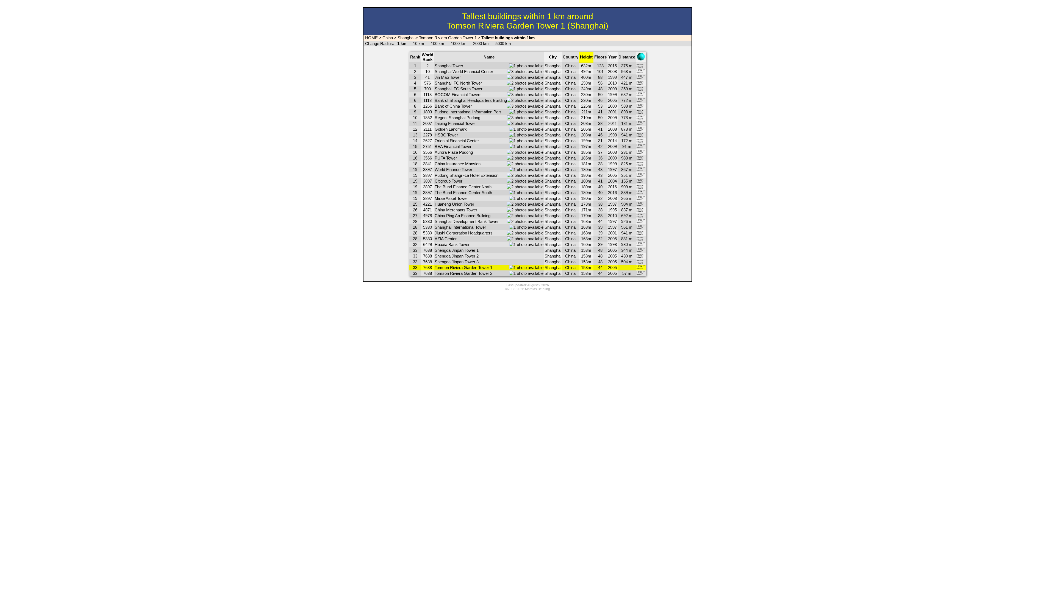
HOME (371, 37)
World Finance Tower (453, 169)
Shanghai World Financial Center (464, 71)
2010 (612, 83)
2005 (612, 100)
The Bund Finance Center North (463, 186)
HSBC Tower (446, 135)
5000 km (503, 43)
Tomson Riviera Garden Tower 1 (448, 37)
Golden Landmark (451, 129)
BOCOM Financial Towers (458, 94)
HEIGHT (641, 64)
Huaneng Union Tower (454, 204)
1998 (612, 135)
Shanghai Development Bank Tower (467, 221)
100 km (437, 43)
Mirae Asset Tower (451, 198)
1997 (612, 169)
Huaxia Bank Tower (452, 244)
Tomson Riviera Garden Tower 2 (463, 273)
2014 (612, 140)
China (387, 37)
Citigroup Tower (448, 181)
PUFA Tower (446, 158)
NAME (640, 67)
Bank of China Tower (453, 106)
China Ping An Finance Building (462, 215)
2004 (612, 181)
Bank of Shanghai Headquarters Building (471, 100)
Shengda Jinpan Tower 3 (457, 261)
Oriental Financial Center (457, 140)
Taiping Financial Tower (455, 123)
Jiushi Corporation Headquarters (464, 233)
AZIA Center (446, 238)
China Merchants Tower (456, 210)
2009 (612, 88)
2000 (612, 106)
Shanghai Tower (449, 65)
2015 (612, 65)
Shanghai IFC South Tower (458, 88)
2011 (612, 123)
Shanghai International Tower (460, 227)
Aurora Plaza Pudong (454, 152)
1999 (612, 77)
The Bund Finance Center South (463, 192)
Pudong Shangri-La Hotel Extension (466, 175)
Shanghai (406, 37)
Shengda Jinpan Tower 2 (457, 256)
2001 (612, 112)
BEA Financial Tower (453, 146)
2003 (612, 152)
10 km (418, 43)
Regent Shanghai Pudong (457, 117)
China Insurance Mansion (458, 163)
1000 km (459, 43)
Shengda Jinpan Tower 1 (457, 250)
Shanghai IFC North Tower (458, 83)
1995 (612, 210)
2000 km (481, 43)
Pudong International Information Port (468, 112)
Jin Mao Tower (448, 77)
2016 (612, 186)
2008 (612, 71)
